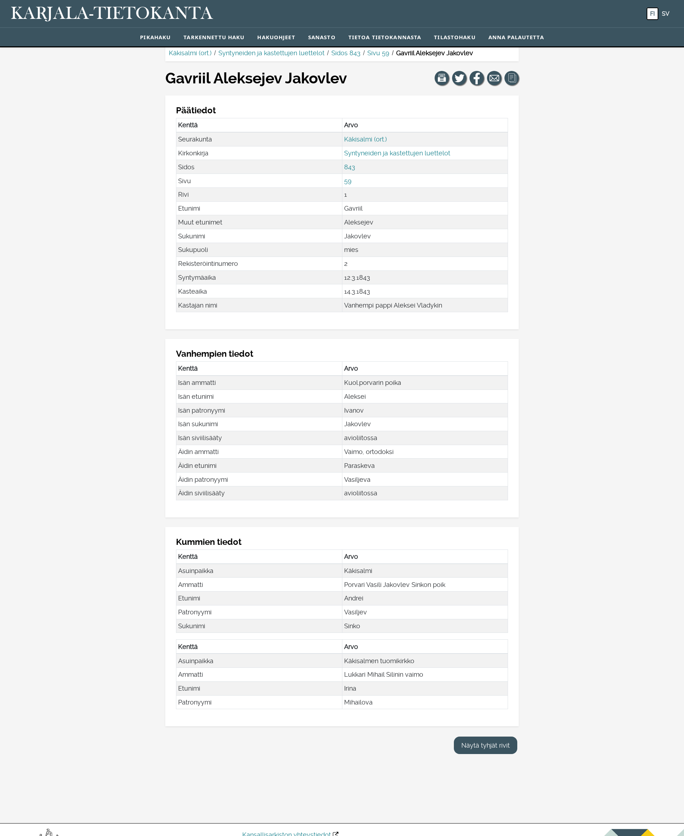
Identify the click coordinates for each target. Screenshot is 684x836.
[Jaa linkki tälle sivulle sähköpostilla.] (494, 78)
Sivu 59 (378, 53)
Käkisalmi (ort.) (190, 53)
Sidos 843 (346, 53)
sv (665, 13)
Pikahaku (155, 37)
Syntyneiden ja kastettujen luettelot (271, 53)
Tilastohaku (454, 37)
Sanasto (322, 37)
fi (652, 13)
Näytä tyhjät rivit (485, 745)
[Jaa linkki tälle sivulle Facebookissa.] (477, 78)
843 (349, 167)
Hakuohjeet (276, 37)
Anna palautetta (516, 37)
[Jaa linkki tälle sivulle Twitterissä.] (459, 78)
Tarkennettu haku (213, 37)
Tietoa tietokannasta (384, 37)
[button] (442, 78)
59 (348, 181)
